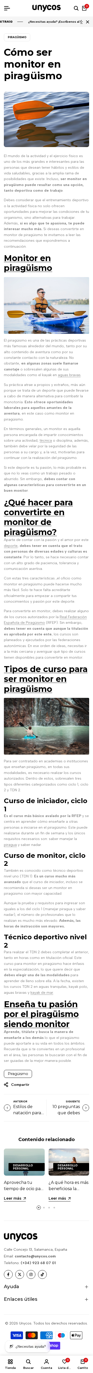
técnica (46, 440)
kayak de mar (41, 992)
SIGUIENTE (73, 1101)
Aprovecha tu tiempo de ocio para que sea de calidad (24, 1188)
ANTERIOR (20, 1101)
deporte (11, 546)
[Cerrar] (86, 22)
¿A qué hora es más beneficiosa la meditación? (68, 1188)
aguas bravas (69, 375)
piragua (10, 845)
